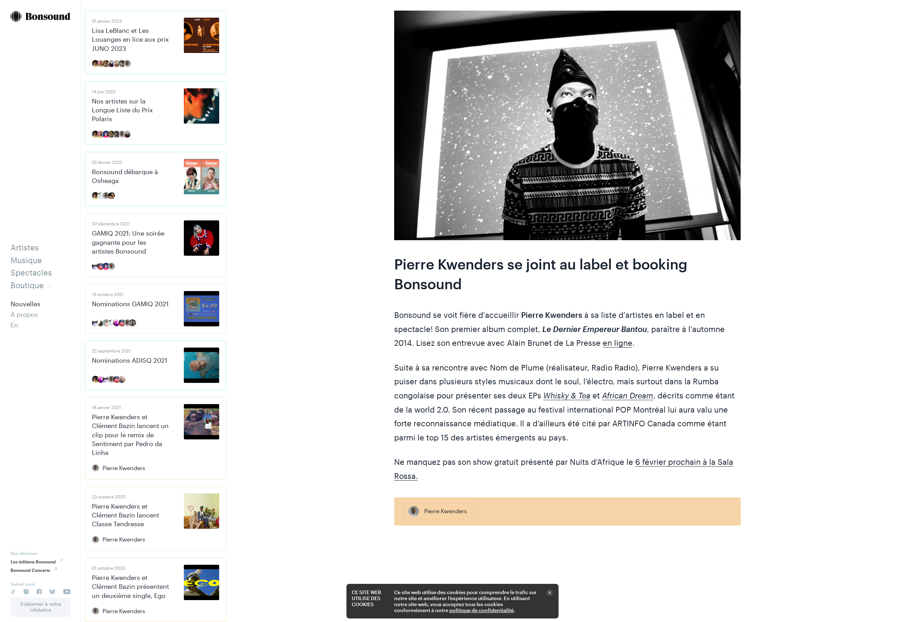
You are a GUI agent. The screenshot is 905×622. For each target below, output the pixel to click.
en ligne (617, 342)
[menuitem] (40, 17)
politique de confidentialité (481, 610)
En (14, 325)
